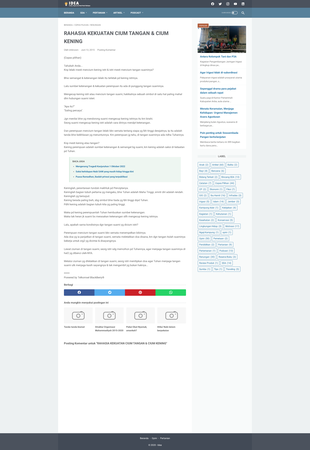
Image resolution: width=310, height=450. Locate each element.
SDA (82, 12)
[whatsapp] (170, 292)
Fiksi (230, 189)
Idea (159, 445)
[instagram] (227, 3)
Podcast (136, 12)
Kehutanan (223, 214)
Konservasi (225, 220)
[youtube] (235, 3)
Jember (233, 201)
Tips (218, 269)
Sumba (204, 269)
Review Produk (208, 263)
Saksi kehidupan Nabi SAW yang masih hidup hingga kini (105, 171)
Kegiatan (205, 214)
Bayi (203, 171)
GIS (203, 195)
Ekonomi (216, 189)
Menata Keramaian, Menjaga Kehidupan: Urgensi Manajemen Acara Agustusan (219, 112)
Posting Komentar (106, 50)
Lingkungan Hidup (210, 226)
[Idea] (79, 3)
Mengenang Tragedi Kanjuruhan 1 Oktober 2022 (100, 166)
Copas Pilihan (224, 183)
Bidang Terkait (208, 177)
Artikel (117, 12)
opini (226, 232)
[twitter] (219, 3)
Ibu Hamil (218, 195)
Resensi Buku (227, 257)
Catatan (205, 183)
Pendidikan (206, 244)
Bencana (217, 171)
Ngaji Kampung (209, 232)
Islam (218, 201)
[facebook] (212, 3)
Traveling (232, 269)
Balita (232, 164)
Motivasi (232, 226)
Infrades (235, 195)
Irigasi (204, 201)
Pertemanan (207, 250)
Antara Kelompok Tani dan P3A (218, 56)
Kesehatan (206, 220)
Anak (203, 164)
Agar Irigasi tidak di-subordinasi (218, 72)
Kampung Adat (208, 207)
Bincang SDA (230, 177)
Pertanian (99, 12)
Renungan (207, 257)
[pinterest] (140, 292)
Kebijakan (229, 207)
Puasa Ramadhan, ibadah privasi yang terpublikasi (102, 176)
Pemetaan (220, 238)
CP (202, 189)
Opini (204, 238)
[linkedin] (242, 3)
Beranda (69, 12)
